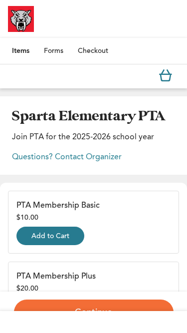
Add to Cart (50, 236)
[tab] (20, 50)
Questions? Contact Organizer (67, 156)
